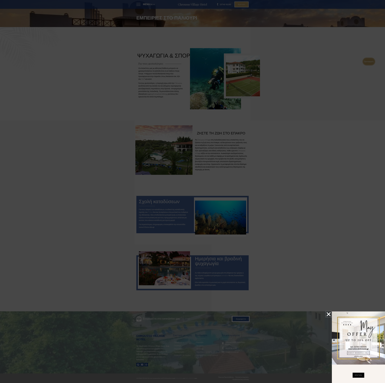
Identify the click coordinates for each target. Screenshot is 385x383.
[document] (192, 191)
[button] (328, 314)
